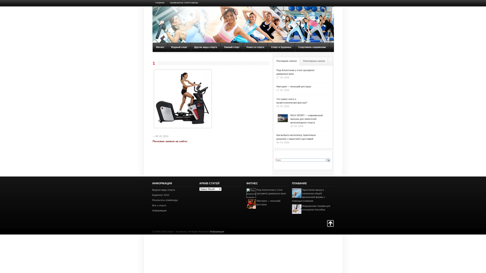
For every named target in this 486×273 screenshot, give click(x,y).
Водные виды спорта (163, 190)
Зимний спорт (232, 47)
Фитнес (160, 47)
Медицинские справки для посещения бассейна (316, 208)
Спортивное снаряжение (312, 47)
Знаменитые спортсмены (184, 3)
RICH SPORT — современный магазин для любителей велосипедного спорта (306, 119)
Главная (159, 3)
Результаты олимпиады (165, 200)
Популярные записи (314, 61)
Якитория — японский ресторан (293, 86)
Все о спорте (159, 205)
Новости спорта (255, 47)
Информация (159, 210)
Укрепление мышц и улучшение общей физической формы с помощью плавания (308, 195)
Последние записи (286, 61)
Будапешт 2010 (160, 195)
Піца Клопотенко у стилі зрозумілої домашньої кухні (271, 192)
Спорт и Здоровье (281, 47)
